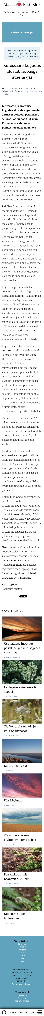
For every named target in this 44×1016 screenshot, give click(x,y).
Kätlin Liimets (12, 736)
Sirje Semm (10, 845)
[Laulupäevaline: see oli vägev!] (22, 683)
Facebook (22, 995)
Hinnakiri (22, 947)
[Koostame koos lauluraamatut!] (22, 910)
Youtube (22, 998)
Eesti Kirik (32, 4)
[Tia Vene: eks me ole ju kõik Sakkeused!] (22, 723)
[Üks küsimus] (22, 797)
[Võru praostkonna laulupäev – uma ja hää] (22, 831)
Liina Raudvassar (13, 697)
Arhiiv (22, 952)
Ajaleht (9, 4)
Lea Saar (9, 771)
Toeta (22, 955)
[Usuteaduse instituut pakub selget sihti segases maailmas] (22, 640)
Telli (22, 961)
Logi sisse (33, 1012)
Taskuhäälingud (22, 1001)
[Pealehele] (19, 7)
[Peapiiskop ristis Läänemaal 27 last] (22, 871)
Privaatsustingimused (22, 984)
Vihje (22, 958)
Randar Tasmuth (13, 657)
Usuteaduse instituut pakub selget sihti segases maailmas (22, 648)
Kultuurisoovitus (16, 765)
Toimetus (22, 944)
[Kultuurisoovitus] (22, 762)
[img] (39, 1012)
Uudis (11, 91)
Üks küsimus (13, 800)
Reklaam (22, 949)
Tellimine (23, 1012)
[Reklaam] (22, 42)
